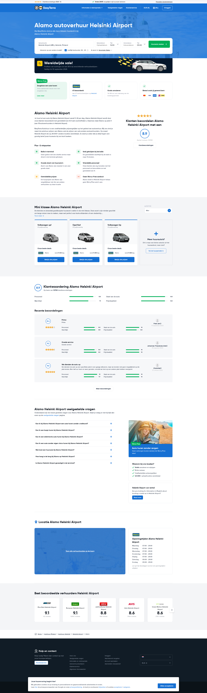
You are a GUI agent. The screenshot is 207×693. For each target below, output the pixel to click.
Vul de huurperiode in (156, 251)
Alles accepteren (166, 686)
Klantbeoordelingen (146, 145)
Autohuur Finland (50, 634)
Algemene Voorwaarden (78, 669)
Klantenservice (131, 8)
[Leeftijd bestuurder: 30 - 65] (66, 50)
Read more (137, 497)
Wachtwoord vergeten (112, 658)
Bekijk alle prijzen (51, 259)
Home (40, 634)
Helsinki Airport (78, 634)
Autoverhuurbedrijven (77, 664)
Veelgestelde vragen (115, 8)
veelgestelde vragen (51, 415)
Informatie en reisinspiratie (78, 661)
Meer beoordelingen (103, 389)
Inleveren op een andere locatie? (51, 50)
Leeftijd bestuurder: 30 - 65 (77, 50)
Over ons (73, 656)
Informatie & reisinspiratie (91, 8)
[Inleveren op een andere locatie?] (38, 50)
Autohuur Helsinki (64, 634)
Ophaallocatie (42, 43)
